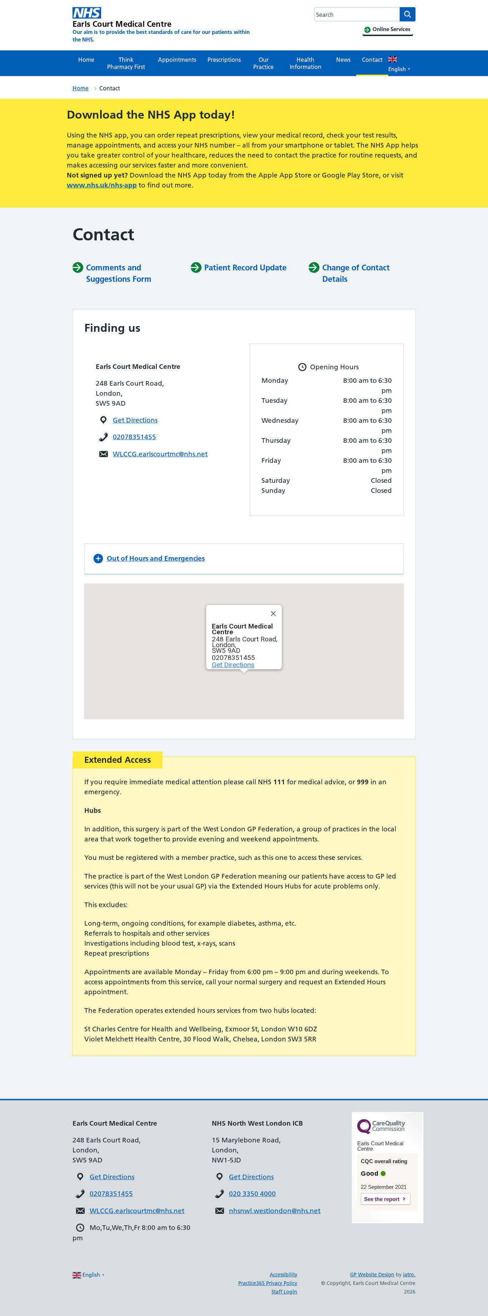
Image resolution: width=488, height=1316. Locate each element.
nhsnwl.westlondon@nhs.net (274, 1211)
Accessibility (283, 1274)
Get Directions (135, 420)
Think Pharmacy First (126, 63)
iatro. (409, 1274)
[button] (244, 559)
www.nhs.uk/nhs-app (102, 185)
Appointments (177, 59)
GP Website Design (372, 1274)
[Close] (273, 613)
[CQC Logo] (381, 1132)
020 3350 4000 (252, 1194)
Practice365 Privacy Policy (267, 1283)
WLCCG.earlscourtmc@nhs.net (160, 454)
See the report (381, 1199)
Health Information (306, 63)
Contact (372, 59)
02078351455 (134, 437)
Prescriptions (224, 59)
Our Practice (263, 63)
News (343, 59)
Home (86, 59)
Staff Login (284, 1292)
